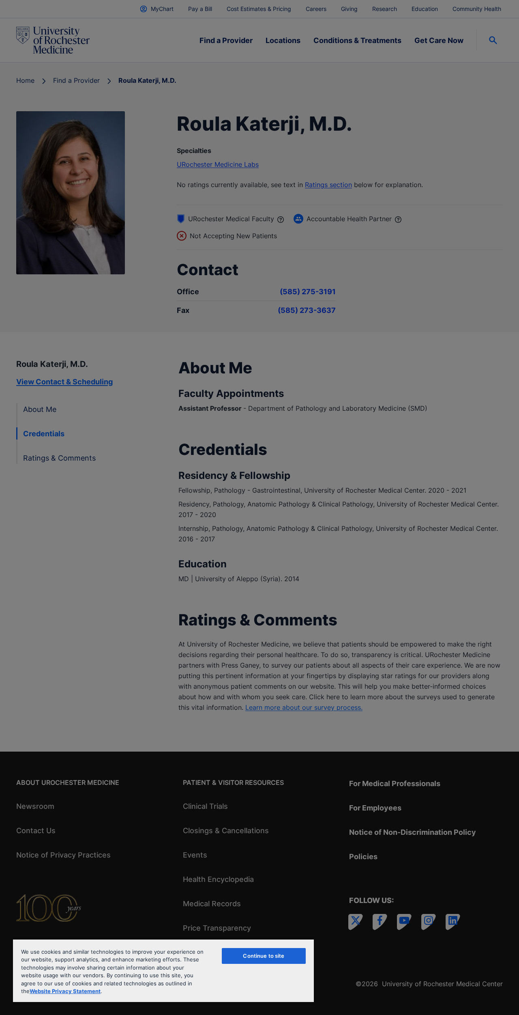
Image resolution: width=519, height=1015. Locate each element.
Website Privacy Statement (65, 991)
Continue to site (263, 955)
